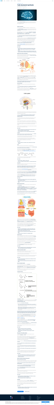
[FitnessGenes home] (2, 0)
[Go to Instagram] (12, 397)
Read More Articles (27, 391)
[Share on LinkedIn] (23, 8)
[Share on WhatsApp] (19, 8)
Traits (22, 3)
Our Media (30, 399)
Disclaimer (38, 399)
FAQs (29, 400)
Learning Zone (19, 3)
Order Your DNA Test (20, 391)
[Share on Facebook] (22, 8)
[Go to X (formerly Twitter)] (13, 397)
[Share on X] (20, 8)
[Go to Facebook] (10, 397)
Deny (45, 403)
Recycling (22, 317)
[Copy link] (26, 8)
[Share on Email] (24, 8)
